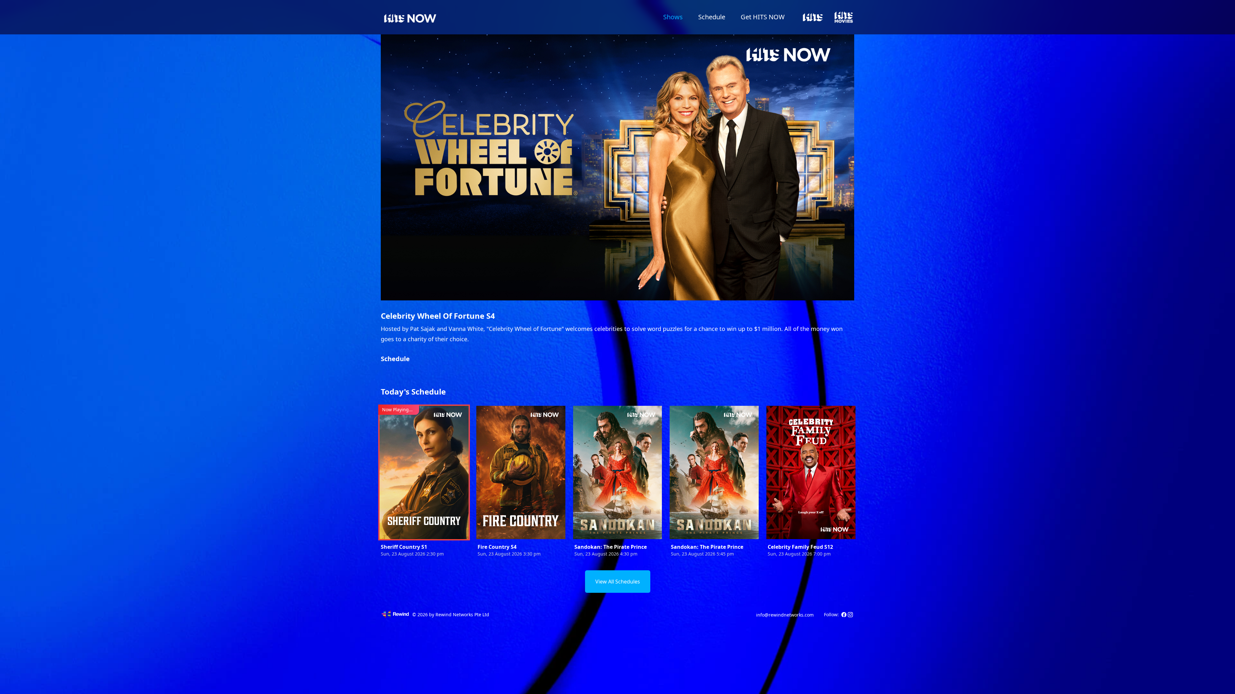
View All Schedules (617, 581)
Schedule (711, 17)
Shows (673, 17)
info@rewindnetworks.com (785, 615)
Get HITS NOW (763, 17)
